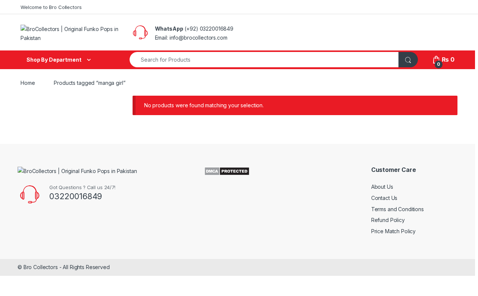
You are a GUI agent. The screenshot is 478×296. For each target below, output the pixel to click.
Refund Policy (388, 220)
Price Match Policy (393, 231)
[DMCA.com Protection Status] (226, 170)
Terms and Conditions (397, 209)
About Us (382, 187)
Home (28, 83)
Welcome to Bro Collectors (51, 7)
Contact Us (384, 198)
